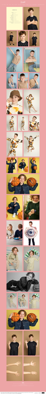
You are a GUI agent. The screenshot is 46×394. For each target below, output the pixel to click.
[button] (2, 4)
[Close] (45, 392)
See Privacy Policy (19, 393)
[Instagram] (22, 382)
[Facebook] (23, 382)
